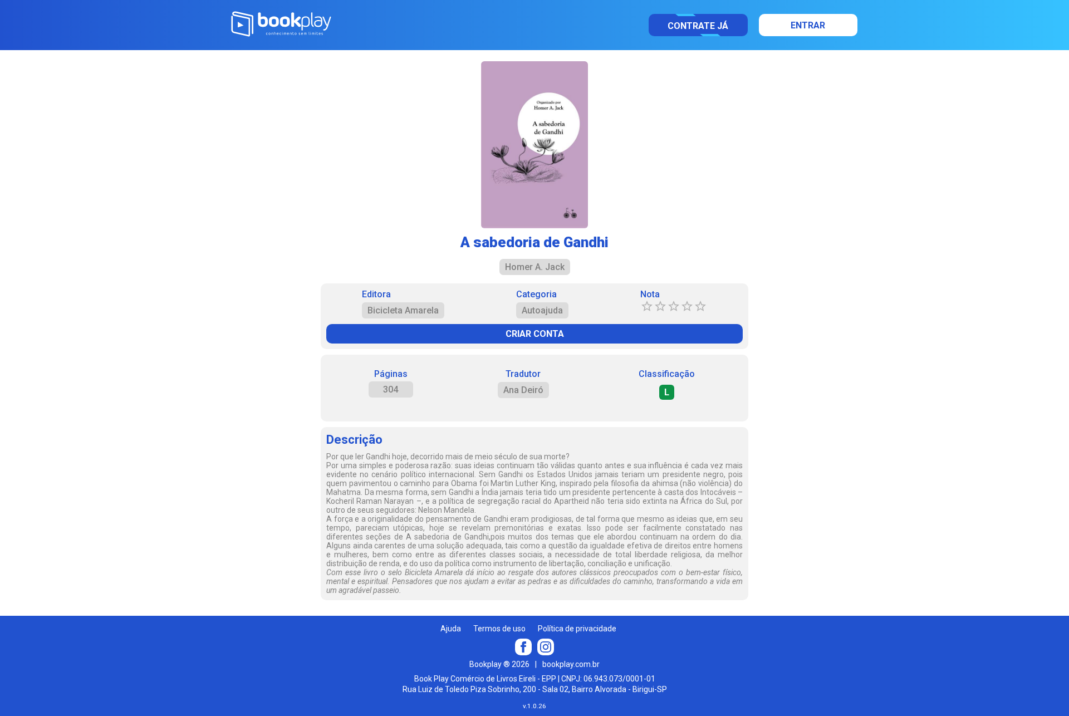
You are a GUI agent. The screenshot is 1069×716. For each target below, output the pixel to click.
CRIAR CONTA (535, 333)
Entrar (808, 25)
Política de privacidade (577, 628)
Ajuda (450, 628)
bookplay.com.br (571, 664)
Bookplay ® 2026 (499, 664)
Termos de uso (499, 628)
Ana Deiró (523, 390)
